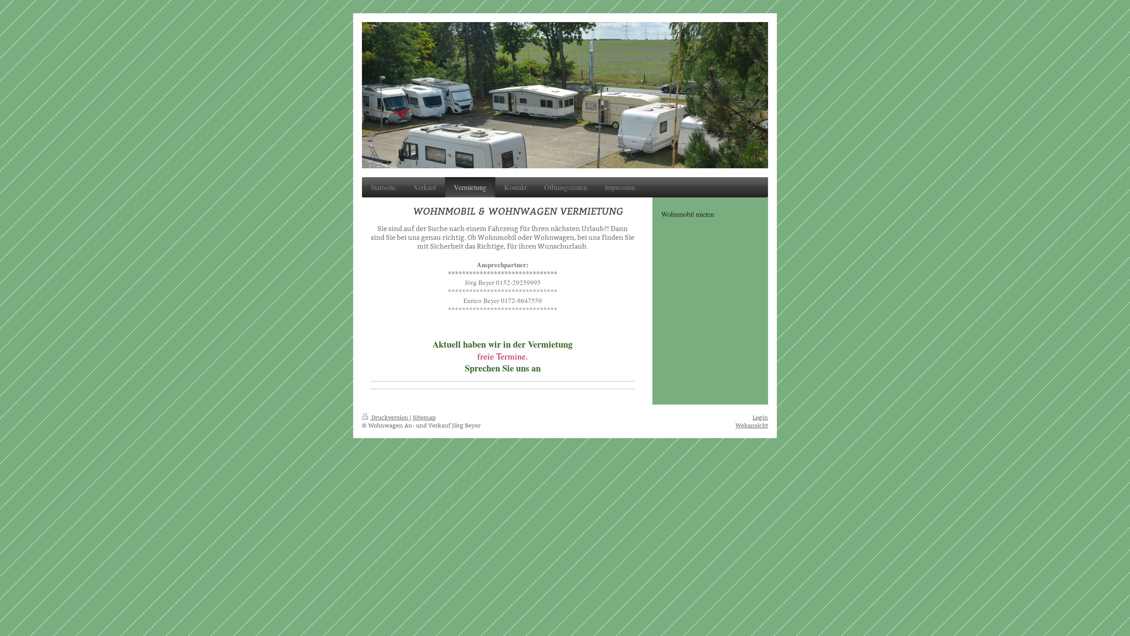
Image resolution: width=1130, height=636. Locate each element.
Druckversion (390, 417)
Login (760, 417)
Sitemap (424, 417)
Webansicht (751, 425)
